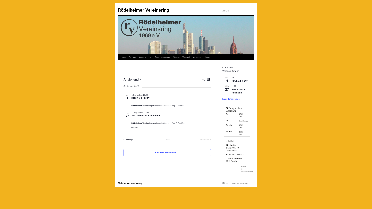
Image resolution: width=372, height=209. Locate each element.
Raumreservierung (162, 57)
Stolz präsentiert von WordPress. (236, 183)
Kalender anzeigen (231, 98)
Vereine (176, 57)
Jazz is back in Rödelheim (145, 115)
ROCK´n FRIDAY (140, 98)
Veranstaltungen (145, 57)
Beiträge (132, 57)
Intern (207, 57)
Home (123, 57)
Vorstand (186, 57)
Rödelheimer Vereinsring (143, 10)
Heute (167, 139)
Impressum (197, 57)
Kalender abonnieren (165, 152)
